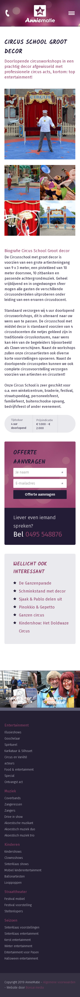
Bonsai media (35, 987)
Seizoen (10, 920)
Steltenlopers (13, 911)
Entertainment (16, 725)
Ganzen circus (31, 615)
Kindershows (13, 852)
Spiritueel (10, 745)
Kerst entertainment (17, 940)
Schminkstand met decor (42, 591)
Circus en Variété (15, 757)
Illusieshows (12, 732)
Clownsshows (13, 858)
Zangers (9, 811)
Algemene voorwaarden (59, 982)
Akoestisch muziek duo (19, 829)
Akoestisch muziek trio (19, 835)
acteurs (9, 763)
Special (9, 776)
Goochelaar (12, 738)
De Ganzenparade (35, 583)
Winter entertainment (18, 946)
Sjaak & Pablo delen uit (40, 599)
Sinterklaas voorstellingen (21, 927)
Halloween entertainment (21, 958)
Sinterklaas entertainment (21, 934)
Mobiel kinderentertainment (22, 870)
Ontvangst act (13, 782)
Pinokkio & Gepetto (37, 607)
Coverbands (12, 798)
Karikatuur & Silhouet (18, 751)
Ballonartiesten (14, 876)
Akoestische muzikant (18, 823)
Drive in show (13, 817)
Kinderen (12, 844)
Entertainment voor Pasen (21, 952)
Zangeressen (13, 804)
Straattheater (15, 892)
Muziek (10, 791)
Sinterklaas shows (16, 864)
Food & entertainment (19, 769)
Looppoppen (13, 883)
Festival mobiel (14, 899)
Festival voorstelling (18, 905)
